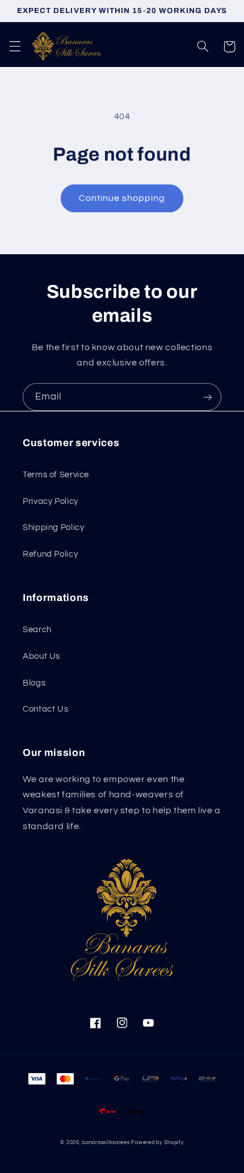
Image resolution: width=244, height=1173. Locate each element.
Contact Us (45, 709)
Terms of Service (56, 474)
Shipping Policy (53, 527)
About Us (41, 656)
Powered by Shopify (157, 1142)
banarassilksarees (106, 1142)
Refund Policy (50, 554)
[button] (15, 46)
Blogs (34, 683)
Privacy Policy (50, 501)
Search (37, 629)
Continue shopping (122, 198)
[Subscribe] (208, 397)
